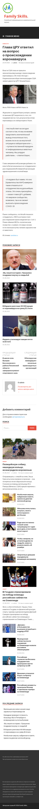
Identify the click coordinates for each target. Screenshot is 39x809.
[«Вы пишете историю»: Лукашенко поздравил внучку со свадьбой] (19, 270)
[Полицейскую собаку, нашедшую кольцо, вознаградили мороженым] (19, 460)
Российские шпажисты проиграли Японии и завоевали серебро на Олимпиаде (26, 688)
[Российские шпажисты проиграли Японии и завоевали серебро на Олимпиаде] (9, 692)
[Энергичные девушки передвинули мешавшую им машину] (9, 562)
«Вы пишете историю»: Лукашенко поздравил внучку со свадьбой (17, 274)
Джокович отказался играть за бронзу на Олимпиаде (25, 675)
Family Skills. (16, 16)
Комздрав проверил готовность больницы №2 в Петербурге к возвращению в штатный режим (16, 717)
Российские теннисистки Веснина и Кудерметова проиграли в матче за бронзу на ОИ (26, 661)
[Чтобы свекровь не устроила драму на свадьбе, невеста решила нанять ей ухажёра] (9, 546)
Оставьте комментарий (26, 63)
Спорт (5, 589)
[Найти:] (19, 428)
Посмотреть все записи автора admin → (26, 389)
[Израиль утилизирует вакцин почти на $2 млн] (19, 337)
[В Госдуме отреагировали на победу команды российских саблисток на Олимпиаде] (19, 587)
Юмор (5, 461)
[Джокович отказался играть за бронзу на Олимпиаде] (9, 681)
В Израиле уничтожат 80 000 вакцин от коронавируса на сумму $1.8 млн (18, 307)
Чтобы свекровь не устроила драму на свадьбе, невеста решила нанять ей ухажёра (25, 543)
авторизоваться (18, 417)
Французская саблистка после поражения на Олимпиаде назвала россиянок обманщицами (26, 644)
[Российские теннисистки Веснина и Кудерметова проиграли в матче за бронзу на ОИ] (9, 664)
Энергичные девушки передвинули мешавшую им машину (26, 557)
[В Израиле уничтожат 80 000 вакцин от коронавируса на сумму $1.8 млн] (19, 304)
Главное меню (12, 36)
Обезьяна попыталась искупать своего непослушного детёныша (26, 511)
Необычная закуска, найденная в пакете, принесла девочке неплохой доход (25, 497)
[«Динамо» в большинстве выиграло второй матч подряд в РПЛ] (9, 632)
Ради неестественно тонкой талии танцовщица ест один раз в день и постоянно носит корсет (26, 526)
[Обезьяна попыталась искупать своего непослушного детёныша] (9, 516)
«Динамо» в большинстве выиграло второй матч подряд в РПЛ (26, 628)
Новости (6, 43)
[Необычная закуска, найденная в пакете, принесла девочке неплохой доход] (9, 502)
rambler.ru (14, 235)
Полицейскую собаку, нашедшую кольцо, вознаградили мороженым (17, 467)
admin (15, 63)
